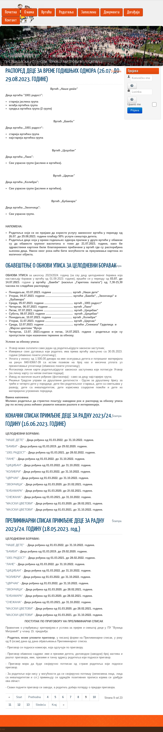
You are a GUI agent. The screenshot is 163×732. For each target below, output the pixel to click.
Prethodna (34, 697)
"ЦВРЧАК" (12, 478)
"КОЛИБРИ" (13, 471)
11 (9, 704)
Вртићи (46, 12)
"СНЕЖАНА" (14, 497)
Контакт (11, 20)
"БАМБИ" (12, 446)
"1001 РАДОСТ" (16, 452)
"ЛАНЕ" (10, 458)
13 (28, 704)
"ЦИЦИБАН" (13, 465)
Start (19, 697)
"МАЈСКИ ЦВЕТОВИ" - (54, 509)
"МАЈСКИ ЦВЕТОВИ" (19, 503)
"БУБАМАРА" (14, 490)
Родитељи (66, 12)
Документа (111, 12)
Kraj (54, 704)
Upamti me (134, 104)
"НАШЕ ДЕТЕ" (15, 440)
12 (18, 704)
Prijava (135, 110)
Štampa (115, 71)
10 (94, 697)
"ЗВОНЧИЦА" (14, 484)
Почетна (11, 12)
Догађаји (133, 12)
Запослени (88, 12)
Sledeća (41, 704)
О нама (29, 12)
